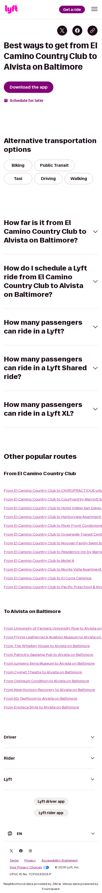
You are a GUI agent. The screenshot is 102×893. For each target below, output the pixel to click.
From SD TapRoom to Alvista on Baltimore (40, 698)
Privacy (30, 860)
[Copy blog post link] (92, 30)
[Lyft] (11, 9)
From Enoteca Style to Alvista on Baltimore (41, 707)
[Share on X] (62, 30)
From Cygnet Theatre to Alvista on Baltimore (43, 672)
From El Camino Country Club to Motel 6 (39, 560)
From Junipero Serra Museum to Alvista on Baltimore (49, 663)
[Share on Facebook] (77, 30)
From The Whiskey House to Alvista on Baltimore (47, 645)
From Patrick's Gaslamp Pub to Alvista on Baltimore (48, 654)
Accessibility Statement (60, 860)
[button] (94, 9)
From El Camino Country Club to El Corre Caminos (48, 578)
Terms (14, 860)
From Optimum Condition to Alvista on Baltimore (46, 680)
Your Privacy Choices (25, 867)
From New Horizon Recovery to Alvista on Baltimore (49, 689)
